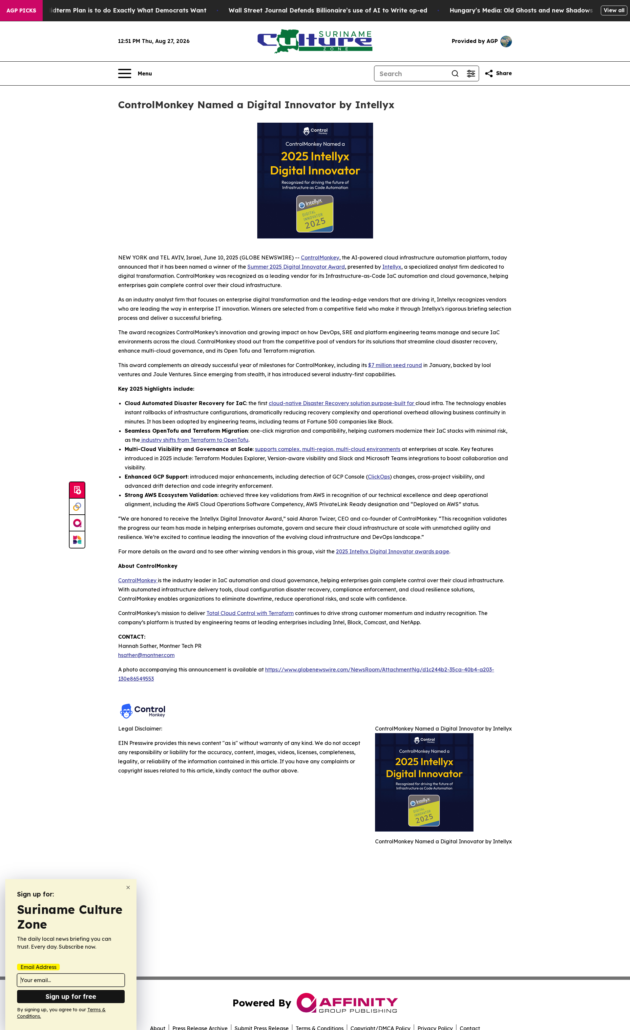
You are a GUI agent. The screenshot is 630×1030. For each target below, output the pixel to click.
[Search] (455, 73)
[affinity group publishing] (77, 523)
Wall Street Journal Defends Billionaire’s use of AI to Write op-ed (328, 10)
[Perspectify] (77, 507)
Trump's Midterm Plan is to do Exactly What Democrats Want (113, 10)
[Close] (128, 887)
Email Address (38, 967)
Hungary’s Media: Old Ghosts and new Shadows (521, 10)
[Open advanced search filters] (471, 73)
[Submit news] (77, 490)
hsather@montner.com (146, 655)
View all (614, 10)
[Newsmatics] (77, 539)
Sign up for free (71, 996)
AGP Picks (21, 10)
